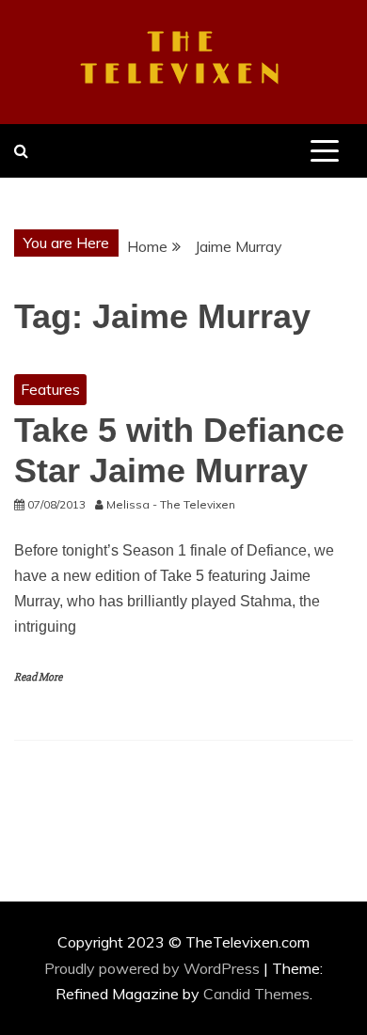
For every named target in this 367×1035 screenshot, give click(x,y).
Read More (38, 677)
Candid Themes (256, 993)
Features (50, 389)
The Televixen (184, 59)
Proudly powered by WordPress (153, 968)
